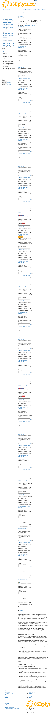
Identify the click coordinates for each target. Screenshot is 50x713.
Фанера (6, 690)
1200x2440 (10, 33)
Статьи (24, 12)
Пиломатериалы (8, 698)
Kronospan (9, 19)
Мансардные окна (32, 696)
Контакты (44, 9)
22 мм (8, 47)
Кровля (30, 693)
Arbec (9, 22)
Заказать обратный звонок (23, 2)
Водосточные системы (33, 694)
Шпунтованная (6, 51)
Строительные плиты (9, 693)
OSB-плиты (7, 692)
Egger (13, 20)
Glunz (9, 20)
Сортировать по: (22, 23)
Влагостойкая (6, 50)
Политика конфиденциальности (12, 708)
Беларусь (5, 27)
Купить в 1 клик (26, 78)
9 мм (8, 41)
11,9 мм (8, 43)
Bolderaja (5, 22)
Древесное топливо (33, 690)
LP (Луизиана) (6, 24)
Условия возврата (36, 9)
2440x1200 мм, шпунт (23, 580)
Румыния (5, 30)
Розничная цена (5, 74)
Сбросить (9, 82)
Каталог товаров (6, 9)
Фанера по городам (9, 707)
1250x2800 (5, 37)
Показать (9, 84)
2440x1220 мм (22, 66)
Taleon (4, 19)
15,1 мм (8, 45)
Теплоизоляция (8, 694)
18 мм (12, 45)
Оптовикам (7, 706)
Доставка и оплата (27, 9)
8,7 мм (4, 41)
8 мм (11, 40)
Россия (9, 29)
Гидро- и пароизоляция (10, 696)
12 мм (12, 43)
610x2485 (5, 33)
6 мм (4, 40)
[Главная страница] (18, 15)
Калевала (5, 20)
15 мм (4, 45)
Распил (30, 697)
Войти (36, 0)
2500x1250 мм (22, 27)
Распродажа (31, 698)
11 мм (4, 43)
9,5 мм (11, 41)
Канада (4, 29)
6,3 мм (7, 40)
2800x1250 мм (23, 529)
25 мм (12, 47)
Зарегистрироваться (43, 0)
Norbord (12, 24)
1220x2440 (5, 35)
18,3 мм (4, 47)
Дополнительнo (32, 692)
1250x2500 (11, 35)
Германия (11, 27)
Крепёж (6, 697)
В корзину (20, 78)
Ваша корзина (37, 2)
